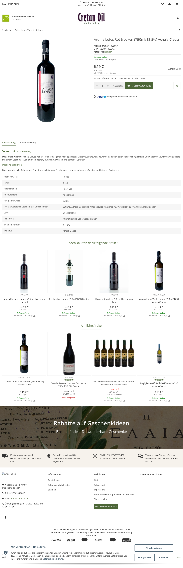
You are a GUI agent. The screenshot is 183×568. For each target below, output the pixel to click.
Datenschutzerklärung (53, 559)
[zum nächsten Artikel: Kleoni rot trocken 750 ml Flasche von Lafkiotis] (180, 30)
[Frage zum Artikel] (177, 85)
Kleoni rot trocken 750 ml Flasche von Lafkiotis (114, 300)
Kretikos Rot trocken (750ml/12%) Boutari (68, 299)
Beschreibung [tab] (9, 142)
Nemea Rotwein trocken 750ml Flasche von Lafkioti (24, 300)
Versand (113, 73)
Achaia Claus (174, 68)
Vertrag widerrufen (106, 506)
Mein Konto (13, 3)
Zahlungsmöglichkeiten (59, 485)
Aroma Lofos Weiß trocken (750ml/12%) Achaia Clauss (159, 300)
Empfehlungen (55, 480)
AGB (96, 480)
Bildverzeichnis (101, 499)
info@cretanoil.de (19, 498)
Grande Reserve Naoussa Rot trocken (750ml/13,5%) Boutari (69, 385)
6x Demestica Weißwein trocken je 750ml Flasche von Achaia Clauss (114, 383)
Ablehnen (164, 557)
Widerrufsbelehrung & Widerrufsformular (114, 494)
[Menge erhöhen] (108, 85)
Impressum (99, 489)
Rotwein (108, 51)
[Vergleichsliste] (162, 3)
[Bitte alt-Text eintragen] (5, 18)
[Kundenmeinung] (69, 380)
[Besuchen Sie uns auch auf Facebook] (5, 517)
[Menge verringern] (97, 85)
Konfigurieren (145, 557)
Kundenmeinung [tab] (28, 142)
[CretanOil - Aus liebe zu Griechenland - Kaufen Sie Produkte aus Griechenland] (91, 18)
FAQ (4, 3)
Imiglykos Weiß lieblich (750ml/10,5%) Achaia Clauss (159, 385)
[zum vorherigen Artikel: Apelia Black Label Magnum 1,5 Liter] (177, 30)
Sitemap (52, 489)
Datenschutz (100, 485)
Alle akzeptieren (154, 548)
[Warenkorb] (177, 3)
